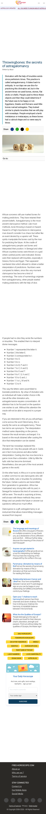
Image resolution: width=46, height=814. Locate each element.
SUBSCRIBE (23, 701)
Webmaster (33, 806)
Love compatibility (33, 654)
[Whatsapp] (17, 129)
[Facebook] (12, 129)
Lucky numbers (13, 654)
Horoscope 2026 (31, 646)
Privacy (25, 806)
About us (16, 769)
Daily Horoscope (24, 634)
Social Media (17, 793)
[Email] (27, 129)
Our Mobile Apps (19, 790)
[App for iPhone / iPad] (33, 800)
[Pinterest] (26, 800)
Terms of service (19, 776)
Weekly (35, 642)
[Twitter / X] (22, 129)
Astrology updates (8, 8)
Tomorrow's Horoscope (24, 638)
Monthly (14, 646)
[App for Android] (39, 800)
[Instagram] (19, 800)
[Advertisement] (23, 34)
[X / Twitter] (13, 800)
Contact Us (17, 786)
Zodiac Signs (16, 658)
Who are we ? (18, 772)
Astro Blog (32, 658)
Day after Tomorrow (18, 642)
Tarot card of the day (24, 650)
